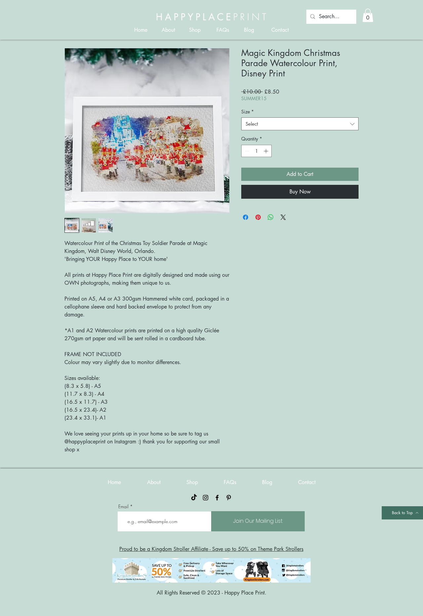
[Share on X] (283, 217)
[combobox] (300, 123)
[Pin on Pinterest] (258, 217)
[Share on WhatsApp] (271, 217)
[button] (367, 15)
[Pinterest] (228, 497)
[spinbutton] (256, 151)
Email (123, 506)
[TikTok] (194, 497)
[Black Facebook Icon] (217, 497)
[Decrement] (246, 151)
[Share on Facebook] (246, 217)
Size (247, 111)
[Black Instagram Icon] (205, 497)
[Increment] (266, 151)
